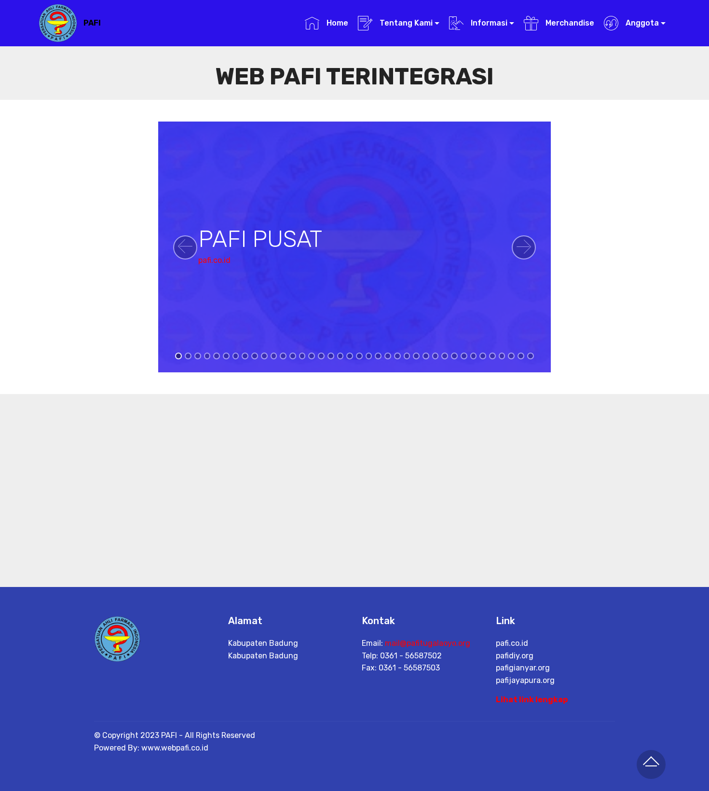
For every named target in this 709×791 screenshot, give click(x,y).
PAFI (92, 22)
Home (336, 22)
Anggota (641, 22)
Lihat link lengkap (532, 699)
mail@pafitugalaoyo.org (427, 643)
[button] (185, 247)
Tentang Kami (405, 22)
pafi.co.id (214, 260)
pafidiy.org (514, 655)
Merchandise (569, 22)
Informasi (488, 22)
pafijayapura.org (525, 680)
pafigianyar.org (523, 667)
